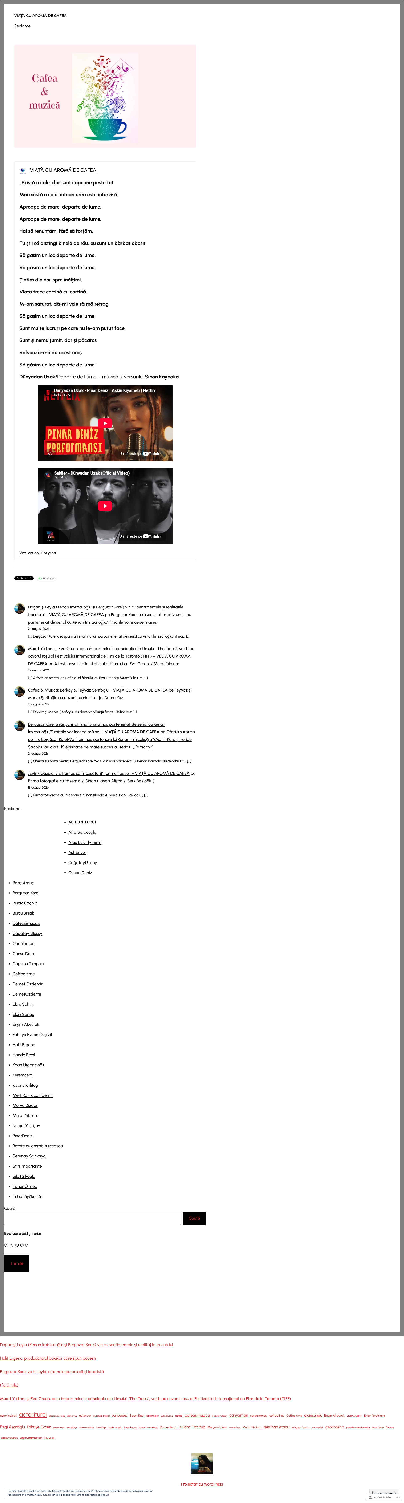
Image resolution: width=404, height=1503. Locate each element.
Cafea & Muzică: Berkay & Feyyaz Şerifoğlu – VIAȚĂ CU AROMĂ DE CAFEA (98, 690)
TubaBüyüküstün (28, 1196)
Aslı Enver (77, 852)
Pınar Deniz (378, 1427)
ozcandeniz (334, 1427)
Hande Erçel (24, 1054)
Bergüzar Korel (26, 892)
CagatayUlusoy (219, 1415)
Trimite (16, 1263)
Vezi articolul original (38, 552)
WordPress (213, 1484)
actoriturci (33, 1414)
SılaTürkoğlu (24, 1176)
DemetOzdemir (27, 994)
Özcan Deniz (80, 872)
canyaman (239, 1415)
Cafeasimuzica (26, 923)
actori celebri (8, 1415)
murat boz (234, 1427)
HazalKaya (72, 1427)
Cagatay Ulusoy (27, 933)
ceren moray (258, 1415)
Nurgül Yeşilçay (26, 1125)
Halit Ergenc (24, 1044)
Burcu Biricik (23, 913)
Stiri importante (27, 1166)
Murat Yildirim (251, 1427)
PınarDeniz (22, 1135)
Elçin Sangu (23, 1014)
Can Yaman (24, 943)
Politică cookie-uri (99, 1494)
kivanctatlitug (25, 1085)
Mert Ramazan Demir (33, 1095)
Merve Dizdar (25, 1105)
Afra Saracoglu (82, 832)
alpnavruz (72, 1415)
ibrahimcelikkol (87, 1427)
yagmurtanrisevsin (31, 1437)
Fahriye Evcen (39, 1427)
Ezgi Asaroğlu (12, 1426)
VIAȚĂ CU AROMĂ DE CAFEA (40, 15)
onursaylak (317, 1427)
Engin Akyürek (26, 1024)
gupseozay (59, 1427)
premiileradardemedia (358, 1427)
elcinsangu (313, 1415)
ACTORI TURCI (82, 822)
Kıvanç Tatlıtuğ (192, 1427)
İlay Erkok (49, 1437)
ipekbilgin (101, 1427)
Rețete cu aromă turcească (38, 1145)
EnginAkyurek (354, 1415)
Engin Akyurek (334, 1415)
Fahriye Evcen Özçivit (32, 1034)
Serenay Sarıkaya (29, 1156)
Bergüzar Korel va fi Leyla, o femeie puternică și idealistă (52, 1371)
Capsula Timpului (28, 963)
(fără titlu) (9, 1385)
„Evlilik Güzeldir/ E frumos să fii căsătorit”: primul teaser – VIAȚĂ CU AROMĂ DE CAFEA (109, 773)
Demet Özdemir (28, 983)
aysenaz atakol (101, 1415)
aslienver (85, 1415)
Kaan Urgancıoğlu (29, 1064)
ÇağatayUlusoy (82, 862)
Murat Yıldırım (25, 1115)
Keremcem (23, 1075)
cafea (178, 1415)
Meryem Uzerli (217, 1427)
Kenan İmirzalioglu (148, 1427)
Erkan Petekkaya (374, 1415)
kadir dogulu (115, 1427)
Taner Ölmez (25, 1186)
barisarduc (120, 1415)
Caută (10, 1208)
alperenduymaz (57, 1415)
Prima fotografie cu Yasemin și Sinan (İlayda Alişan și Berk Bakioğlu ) (91, 780)
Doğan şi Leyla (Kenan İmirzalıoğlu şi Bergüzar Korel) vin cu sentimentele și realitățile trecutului (86, 1344)
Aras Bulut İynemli (84, 842)
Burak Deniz (167, 1415)
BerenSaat (152, 1415)
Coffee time (24, 973)
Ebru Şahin (23, 1004)
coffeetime (276, 1415)
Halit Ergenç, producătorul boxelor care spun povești (48, 1358)
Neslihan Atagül (276, 1427)
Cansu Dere (23, 953)
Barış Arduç (23, 882)
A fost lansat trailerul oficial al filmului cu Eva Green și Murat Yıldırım (116, 663)
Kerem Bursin (168, 1427)
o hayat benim (301, 1427)
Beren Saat (137, 1415)
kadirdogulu (130, 1427)
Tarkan (390, 1427)
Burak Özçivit (25, 903)
